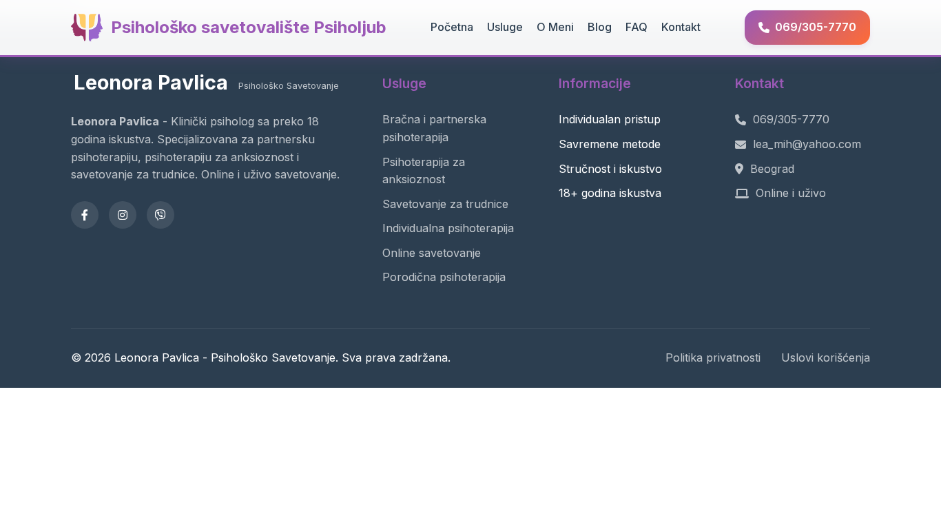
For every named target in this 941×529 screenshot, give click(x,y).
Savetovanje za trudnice (445, 204)
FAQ (636, 27)
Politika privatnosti (713, 357)
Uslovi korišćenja (825, 357)
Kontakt (681, 27)
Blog (600, 27)
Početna (452, 27)
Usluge (505, 27)
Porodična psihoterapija (444, 277)
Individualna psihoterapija (448, 228)
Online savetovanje (431, 253)
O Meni (555, 27)
